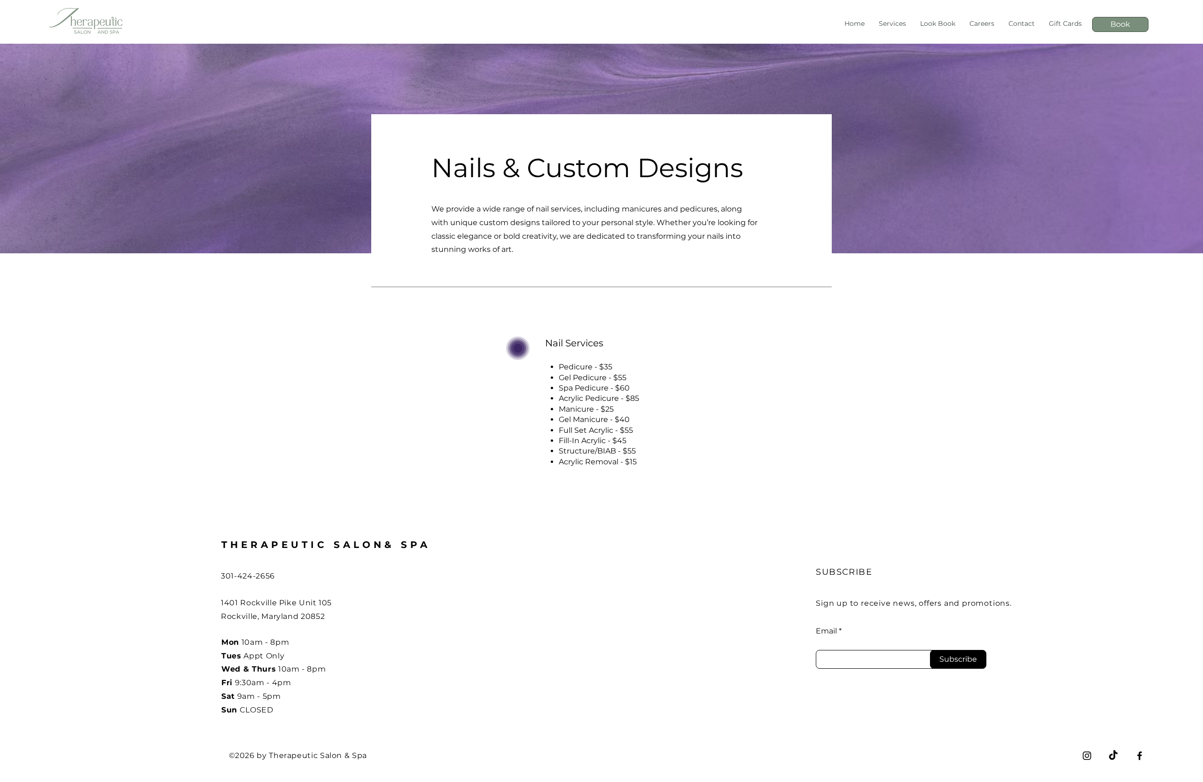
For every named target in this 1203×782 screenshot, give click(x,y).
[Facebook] (1139, 755)
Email (826, 631)
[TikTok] (1113, 755)
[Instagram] (1087, 755)
